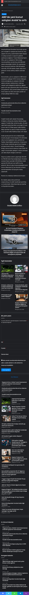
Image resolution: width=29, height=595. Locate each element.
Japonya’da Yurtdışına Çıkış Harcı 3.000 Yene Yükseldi (7, 275)
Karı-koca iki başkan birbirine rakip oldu (18, 450)
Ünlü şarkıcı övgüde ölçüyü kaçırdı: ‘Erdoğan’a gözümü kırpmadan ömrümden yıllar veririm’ (19, 443)
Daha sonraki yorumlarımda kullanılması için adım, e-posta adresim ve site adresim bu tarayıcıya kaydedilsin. (13, 363)
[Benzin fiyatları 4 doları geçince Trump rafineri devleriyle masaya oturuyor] (21, 268)
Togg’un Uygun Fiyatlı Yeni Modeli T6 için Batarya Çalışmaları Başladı (13, 479)
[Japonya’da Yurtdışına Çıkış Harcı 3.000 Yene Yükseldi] (7, 268)
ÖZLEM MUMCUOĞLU (9, 24)
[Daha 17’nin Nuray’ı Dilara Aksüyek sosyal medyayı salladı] (6, 418)
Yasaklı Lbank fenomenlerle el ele (12, 1)
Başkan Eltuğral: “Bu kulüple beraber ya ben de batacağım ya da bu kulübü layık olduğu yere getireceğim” (14, 491)
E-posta (3, 348)
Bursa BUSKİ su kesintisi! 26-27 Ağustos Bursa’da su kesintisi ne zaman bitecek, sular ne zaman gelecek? (13, 472)
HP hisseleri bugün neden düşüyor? (6, 295)
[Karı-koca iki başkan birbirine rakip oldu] (6, 452)
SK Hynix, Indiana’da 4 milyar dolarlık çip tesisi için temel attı (7, 286)
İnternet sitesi (4, 354)
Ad (2, 342)
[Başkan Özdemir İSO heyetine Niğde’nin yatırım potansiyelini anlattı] (21, 297)
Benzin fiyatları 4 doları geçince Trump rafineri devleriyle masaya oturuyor (20, 277)
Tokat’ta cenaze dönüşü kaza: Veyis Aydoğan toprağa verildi (12, 510)
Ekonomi (10, 10)
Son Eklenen (14, 377)
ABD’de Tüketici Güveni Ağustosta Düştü (14, 485)
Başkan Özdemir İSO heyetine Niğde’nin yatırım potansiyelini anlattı (21, 305)
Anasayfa (5, 10)
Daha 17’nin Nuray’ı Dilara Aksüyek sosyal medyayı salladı (19, 417)
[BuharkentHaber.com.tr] (14, 5)
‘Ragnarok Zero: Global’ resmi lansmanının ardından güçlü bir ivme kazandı (14, 383)
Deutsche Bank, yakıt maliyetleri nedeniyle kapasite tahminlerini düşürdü (21, 287)
